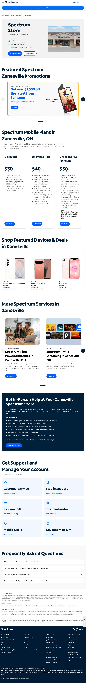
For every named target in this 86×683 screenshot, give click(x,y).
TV (24, 642)
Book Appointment (14, 445)
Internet (26, 640)
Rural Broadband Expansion (53, 660)
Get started (9, 224)
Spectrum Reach (5, 647)
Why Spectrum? (50, 655)
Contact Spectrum (73, 637)
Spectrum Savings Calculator (53, 647)
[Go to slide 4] (46, 121)
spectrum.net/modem (50, 598)
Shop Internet (11, 376)
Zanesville (19, 15)
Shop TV (51, 376)
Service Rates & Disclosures (75, 655)
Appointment (15, 54)
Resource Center (50, 642)
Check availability (43, 8)
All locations (5, 15)
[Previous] (3, 99)
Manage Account (72, 640)
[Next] (83, 99)
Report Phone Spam (73, 660)
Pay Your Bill (71, 642)
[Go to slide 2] (43, 121)
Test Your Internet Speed (52, 645)
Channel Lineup (50, 652)
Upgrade (70, 650)
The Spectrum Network (52, 662)
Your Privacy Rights (20, 668)
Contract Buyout (50, 650)
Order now (76, 2)
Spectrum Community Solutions (9, 650)
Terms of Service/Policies (7, 668)
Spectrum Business (6, 652)
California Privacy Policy (40, 668)
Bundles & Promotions (29, 637)
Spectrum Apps (50, 637)
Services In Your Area (51, 657)
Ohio (12, 15)
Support (70, 645)
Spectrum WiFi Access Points (53, 640)
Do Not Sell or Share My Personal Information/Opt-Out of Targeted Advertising (22, 670)
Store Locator (71, 647)
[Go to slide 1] (40, 121)
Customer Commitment (7, 640)
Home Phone (27, 645)
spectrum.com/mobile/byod (71, 605)
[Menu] (3, 3)
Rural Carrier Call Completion (75, 657)
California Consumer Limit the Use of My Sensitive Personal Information (63, 670)
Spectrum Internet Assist (30, 650)
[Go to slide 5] (47, 121)
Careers (3, 642)
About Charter (5, 637)
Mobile (25, 647)
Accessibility (29, 668)
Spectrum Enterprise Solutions (9, 645)
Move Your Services (73, 652)
